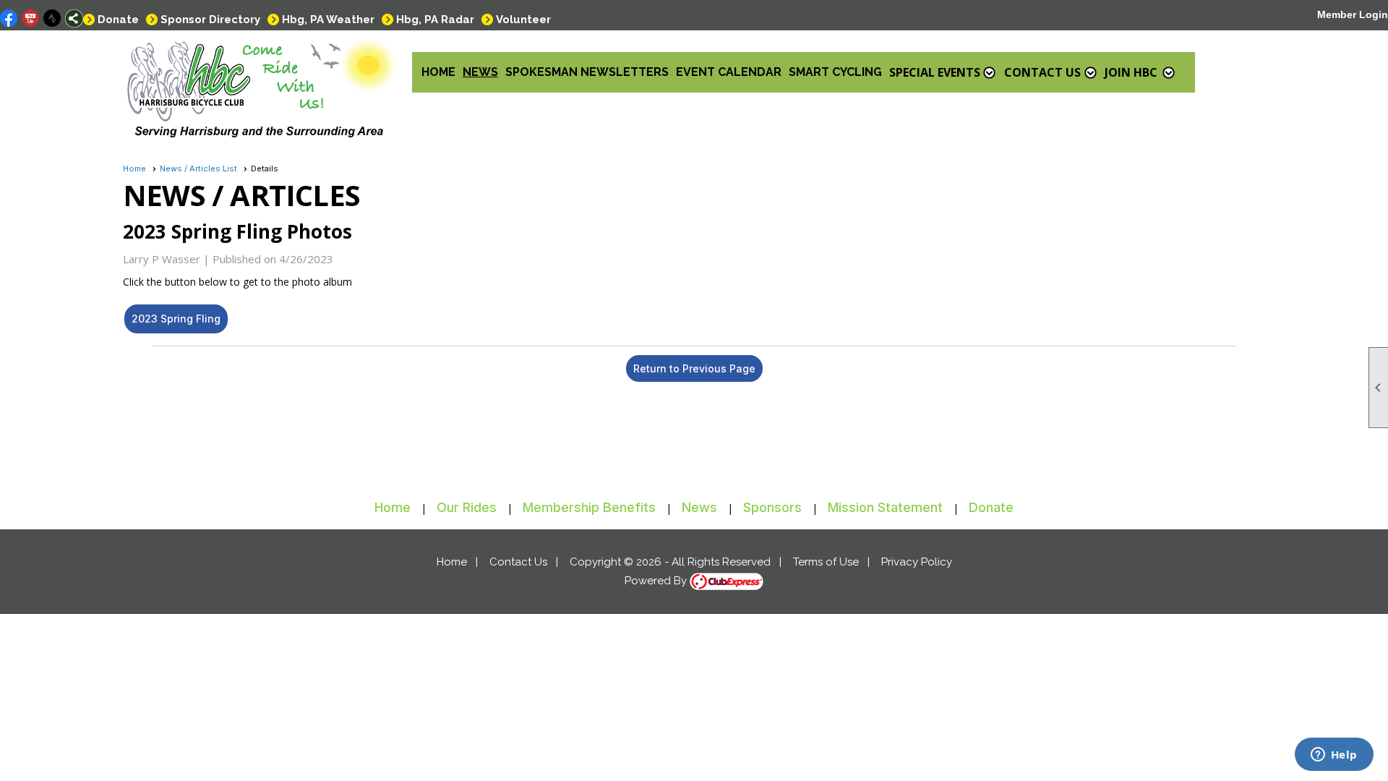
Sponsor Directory (210, 19)
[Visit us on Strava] (52, 18)
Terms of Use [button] (826, 561)
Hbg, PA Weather (328, 19)
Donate (118, 19)
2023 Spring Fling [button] (176, 318)
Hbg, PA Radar (435, 19)
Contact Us (518, 561)
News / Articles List (198, 168)
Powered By (657, 580)
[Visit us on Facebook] (9, 18)
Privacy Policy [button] (916, 561)
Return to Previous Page (694, 368)
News (480, 72)
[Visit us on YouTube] (31, 18)
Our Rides (467, 507)
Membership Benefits (589, 507)
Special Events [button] (934, 72)
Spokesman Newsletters (587, 72)
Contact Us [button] (1042, 72)
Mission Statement (885, 507)
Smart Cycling (835, 72)
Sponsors (772, 507)
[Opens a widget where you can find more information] (1334, 756)
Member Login (1352, 14)
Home (438, 72)
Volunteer (523, 19)
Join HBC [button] (1131, 72)
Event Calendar (728, 72)
